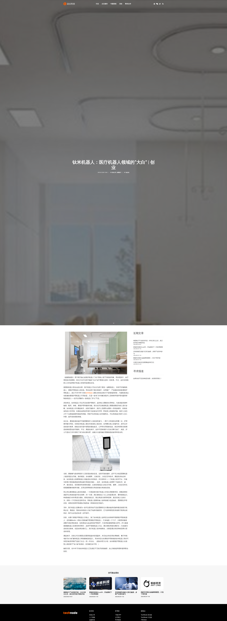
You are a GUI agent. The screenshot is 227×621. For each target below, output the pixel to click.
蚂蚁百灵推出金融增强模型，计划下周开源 (146, 498)
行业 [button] (97, 4)
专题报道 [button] (113, 4)
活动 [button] (120, 4)
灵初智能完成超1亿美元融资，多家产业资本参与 (148, 493)
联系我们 (157, 519)
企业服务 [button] (105, 4)
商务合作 (128, 4)
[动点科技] (69, 3)
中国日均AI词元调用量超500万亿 (143, 503)
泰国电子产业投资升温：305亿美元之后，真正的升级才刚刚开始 (148, 482)
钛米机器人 (89, 533)
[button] (154, 4)
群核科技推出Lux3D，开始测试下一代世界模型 (148, 487)
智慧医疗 (119, 242)
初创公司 (114, 242)
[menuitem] (97, 4)
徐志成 (127, 242)
